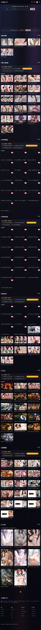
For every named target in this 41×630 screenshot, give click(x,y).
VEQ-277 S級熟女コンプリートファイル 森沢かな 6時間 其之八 (25, 488)
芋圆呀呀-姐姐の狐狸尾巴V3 (19, 46)
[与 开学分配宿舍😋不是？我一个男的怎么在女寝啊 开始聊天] (20, 577)
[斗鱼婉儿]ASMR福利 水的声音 (19, 267)
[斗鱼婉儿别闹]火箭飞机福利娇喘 (33, 277)
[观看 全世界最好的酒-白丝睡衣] (7, 41)
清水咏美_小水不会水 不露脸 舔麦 (20, 200)
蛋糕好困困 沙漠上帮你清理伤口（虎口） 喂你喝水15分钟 (10, 200)
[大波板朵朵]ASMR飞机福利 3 (19, 257)
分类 (12, 613)
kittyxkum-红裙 (30, 113)
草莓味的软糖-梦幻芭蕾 (32, 46)
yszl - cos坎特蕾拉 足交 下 (5, 334)
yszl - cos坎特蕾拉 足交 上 (32, 324)
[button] (2, 19)
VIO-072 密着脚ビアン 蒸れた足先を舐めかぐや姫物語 (10, 488)
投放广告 (22, 613)
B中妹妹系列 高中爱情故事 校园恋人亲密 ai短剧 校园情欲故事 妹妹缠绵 (13, 411)
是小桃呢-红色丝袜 (31, 123)
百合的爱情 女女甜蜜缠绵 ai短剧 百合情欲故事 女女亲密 (23, 431)
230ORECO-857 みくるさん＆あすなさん (8, 518)
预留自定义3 (34, 613)
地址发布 (22, 609)
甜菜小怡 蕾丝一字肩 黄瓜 (5, 170)
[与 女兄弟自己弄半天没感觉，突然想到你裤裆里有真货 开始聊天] (7, 557)
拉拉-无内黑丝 (3, 133)
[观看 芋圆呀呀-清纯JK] (7, 52)
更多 (38, 35)
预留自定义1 (34, 609)
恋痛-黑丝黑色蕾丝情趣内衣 (32, 82)
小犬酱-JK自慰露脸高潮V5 (5, 103)
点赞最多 (2, 613)
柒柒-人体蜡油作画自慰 (5, 82)
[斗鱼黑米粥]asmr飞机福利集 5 (19, 247)
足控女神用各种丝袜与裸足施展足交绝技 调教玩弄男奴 (10, 344)
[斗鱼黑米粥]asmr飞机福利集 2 (19, 236)
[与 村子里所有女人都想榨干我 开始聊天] (20, 537)
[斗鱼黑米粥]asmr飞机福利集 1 (6, 236)
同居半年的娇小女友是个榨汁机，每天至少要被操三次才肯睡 (24, 566)
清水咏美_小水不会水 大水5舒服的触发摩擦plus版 (22, 190)
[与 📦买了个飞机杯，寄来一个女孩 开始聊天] (34, 557)
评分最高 (2, 615)
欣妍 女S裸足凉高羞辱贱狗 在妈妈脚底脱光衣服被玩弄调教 (10, 313)
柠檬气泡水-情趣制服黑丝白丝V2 (19, 93)
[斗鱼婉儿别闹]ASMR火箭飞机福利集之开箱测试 (9, 277)
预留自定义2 (34, 611)
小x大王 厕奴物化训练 (18, 313)
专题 (12, 615)
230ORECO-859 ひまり (18, 508)
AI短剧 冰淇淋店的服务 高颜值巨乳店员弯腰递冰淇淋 (9, 401)
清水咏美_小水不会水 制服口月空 (6, 190)
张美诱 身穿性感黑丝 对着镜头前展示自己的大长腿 (22, 344)
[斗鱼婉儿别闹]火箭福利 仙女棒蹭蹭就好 (7, 287)
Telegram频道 (23, 611)
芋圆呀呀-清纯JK (4, 56)
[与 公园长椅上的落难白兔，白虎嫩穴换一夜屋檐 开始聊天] (7, 537)
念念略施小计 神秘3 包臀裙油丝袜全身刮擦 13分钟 (9, 159)
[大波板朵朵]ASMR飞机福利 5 (6, 267)
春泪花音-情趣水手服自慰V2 (32, 93)
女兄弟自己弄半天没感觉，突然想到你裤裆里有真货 (9, 566)
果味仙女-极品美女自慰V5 (5, 123)
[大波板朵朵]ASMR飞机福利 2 (6, 257)
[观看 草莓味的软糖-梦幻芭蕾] (34, 41)
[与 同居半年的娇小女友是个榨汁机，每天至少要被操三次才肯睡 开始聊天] (20, 557)
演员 (12, 611)
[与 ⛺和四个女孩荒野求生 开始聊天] (7, 577)
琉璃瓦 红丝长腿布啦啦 (5, 210)
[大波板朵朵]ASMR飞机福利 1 (33, 247)
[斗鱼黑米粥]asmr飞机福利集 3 (33, 236)
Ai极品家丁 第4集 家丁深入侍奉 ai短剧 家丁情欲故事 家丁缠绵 (24, 401)
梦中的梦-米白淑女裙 (17, 82)
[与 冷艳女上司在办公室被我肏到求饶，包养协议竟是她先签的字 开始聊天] (34, 537)
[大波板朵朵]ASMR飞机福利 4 (33, 257)
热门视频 (2, 611)
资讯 (12, 617)
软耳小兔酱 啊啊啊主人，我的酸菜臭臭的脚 (21, 159)
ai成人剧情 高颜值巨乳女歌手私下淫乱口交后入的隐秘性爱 (24, 390)
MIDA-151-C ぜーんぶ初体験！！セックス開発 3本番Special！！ (12, 508)
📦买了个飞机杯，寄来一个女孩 (33, 566)
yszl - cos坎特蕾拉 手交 (18, 324)
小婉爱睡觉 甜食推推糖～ (18, 180)
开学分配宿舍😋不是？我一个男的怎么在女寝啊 (22, 586)
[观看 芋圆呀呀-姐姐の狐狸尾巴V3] (20, 41)
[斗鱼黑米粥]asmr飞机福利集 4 (6, 247)
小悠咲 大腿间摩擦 (17, 170)
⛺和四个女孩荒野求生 (5, 586)
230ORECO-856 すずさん (32, 498)
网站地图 (12, 609)
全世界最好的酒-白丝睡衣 (5, 46)
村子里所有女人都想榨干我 (18, 546)
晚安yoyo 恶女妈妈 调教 (32, 159)
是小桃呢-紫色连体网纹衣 (18, 123)
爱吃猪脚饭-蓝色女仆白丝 (18, 113)
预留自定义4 (34, 615)
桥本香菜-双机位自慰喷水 (32, 103)
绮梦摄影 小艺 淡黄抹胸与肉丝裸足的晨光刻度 (22, 334)
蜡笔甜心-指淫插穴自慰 (5, 93)
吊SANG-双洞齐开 (17, 103)
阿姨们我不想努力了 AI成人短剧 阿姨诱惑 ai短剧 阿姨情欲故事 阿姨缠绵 (13, 421)
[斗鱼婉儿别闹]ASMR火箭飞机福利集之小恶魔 (22, 277)
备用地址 (22, 615)
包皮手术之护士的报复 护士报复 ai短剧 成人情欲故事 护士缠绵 (11, 441)
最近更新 (2, 609)
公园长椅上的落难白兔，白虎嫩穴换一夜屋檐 (8, 546)
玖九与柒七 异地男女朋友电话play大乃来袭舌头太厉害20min (11, 180)
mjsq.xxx (15, 30)
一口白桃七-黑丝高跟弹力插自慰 (6, 113)
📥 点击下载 (28, 30)
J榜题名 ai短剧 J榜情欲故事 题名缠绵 (20, 411)
